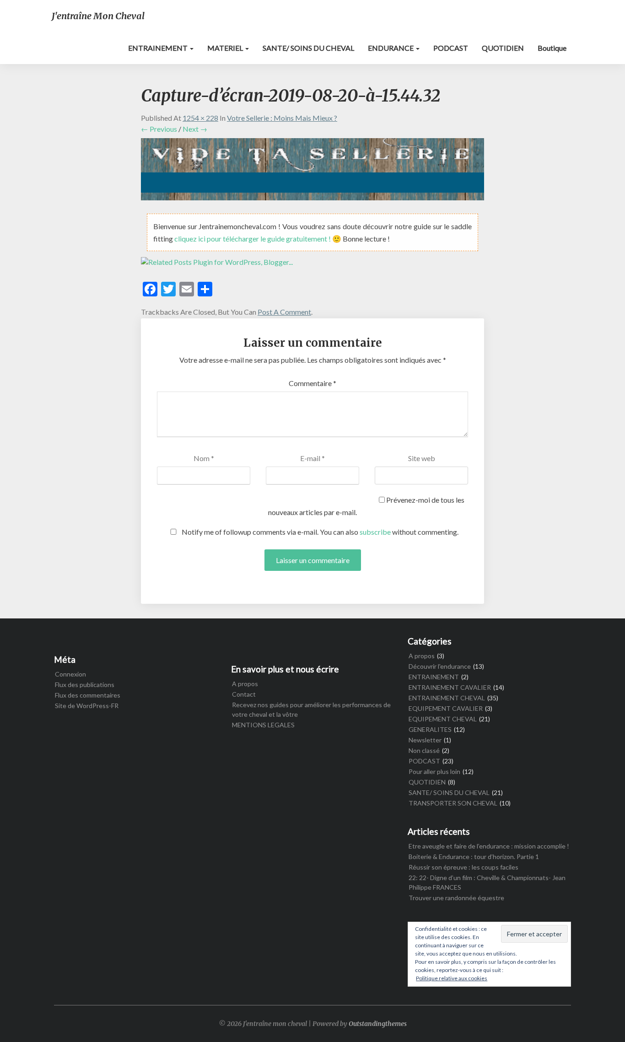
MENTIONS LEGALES (263, 725)
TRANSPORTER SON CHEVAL (453, 803)
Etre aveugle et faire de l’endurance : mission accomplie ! (489, 846)
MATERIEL (225, 47)
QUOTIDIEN (503, 47)
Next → (195, 128)
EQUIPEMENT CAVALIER (446, 708)
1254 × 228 (200, 117)
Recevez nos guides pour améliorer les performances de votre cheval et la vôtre (311, 709)
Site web (421, 458)
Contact (244, 694)
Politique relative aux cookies (451, 978)
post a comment (284, 311)
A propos (245, 684)
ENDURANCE (391, 47)
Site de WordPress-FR (87, 705)
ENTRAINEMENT (158, 47)
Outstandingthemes (378, 1024)
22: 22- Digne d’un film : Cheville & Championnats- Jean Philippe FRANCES (487, 882)
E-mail (312, 458)
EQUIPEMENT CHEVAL (443, 719)
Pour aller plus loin (434, 771)
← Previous (159, 128)
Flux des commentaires (87, 695)
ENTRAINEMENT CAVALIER (450, 687)
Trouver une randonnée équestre (456, 898)
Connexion (70, 674)
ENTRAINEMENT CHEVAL (447, 698)
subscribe (375, 531)
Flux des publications (84, 684)
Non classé (424, 750)
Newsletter (425, 740)
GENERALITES (430, 729)
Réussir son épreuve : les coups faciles (463, 867)
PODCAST (450, 47)
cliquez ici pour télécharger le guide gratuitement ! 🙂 (258, 238)
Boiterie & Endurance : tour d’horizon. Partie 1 (474, 856)
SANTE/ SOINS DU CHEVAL (308, 47)
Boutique (552, 47)
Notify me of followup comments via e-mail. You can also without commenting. (319, 531)
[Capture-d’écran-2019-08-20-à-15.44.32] (312, 171)
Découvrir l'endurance (440, 666)
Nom (204, 458)
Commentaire (312, 383)
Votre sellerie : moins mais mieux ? (282, 117)
